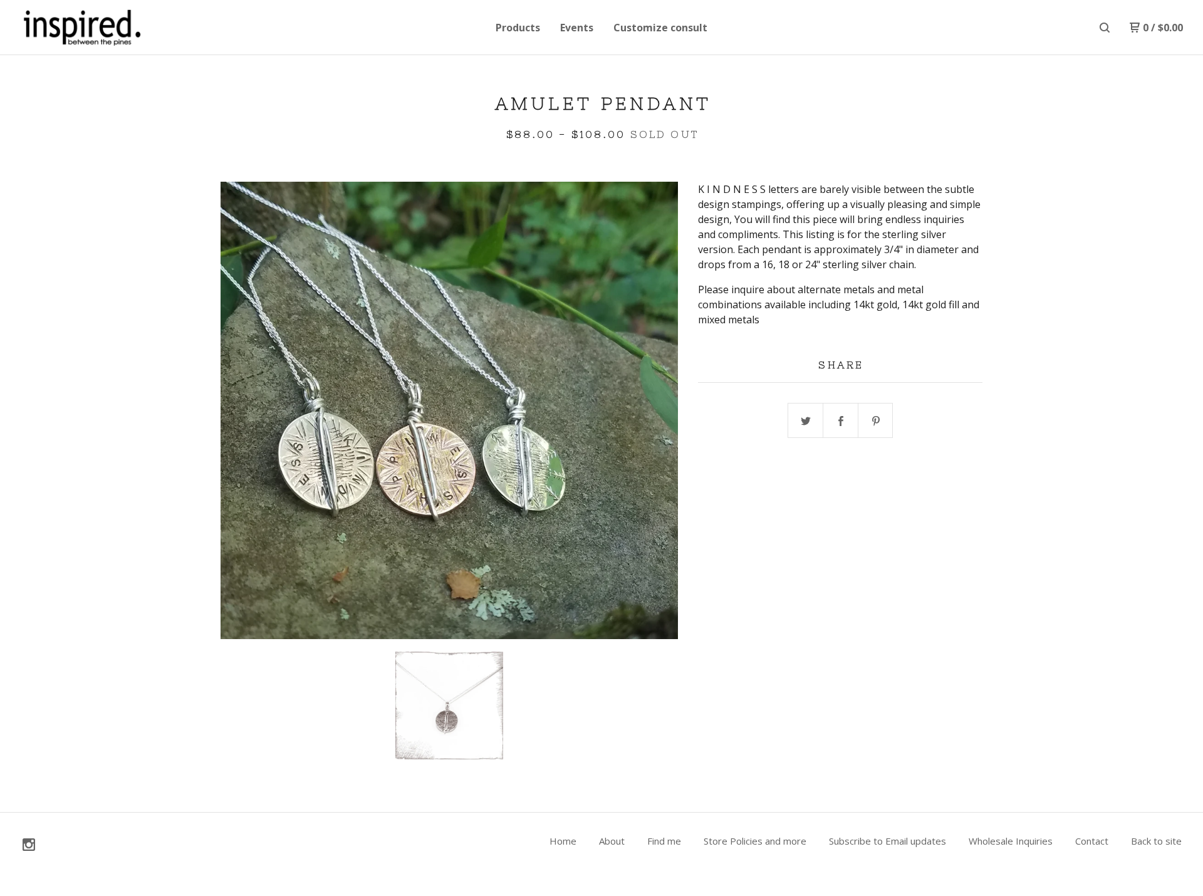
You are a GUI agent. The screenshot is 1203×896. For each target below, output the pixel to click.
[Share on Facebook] (840, 421)
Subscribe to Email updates (887, 841)
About (612, 841)
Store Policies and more (755, 841)
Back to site (1156, 841)
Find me (664, 841)
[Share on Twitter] (805, 421)
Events (576, 27)
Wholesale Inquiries (1011, 841)
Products (518, 27)
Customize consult (660, 27)
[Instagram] (29, 844)
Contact (1091, 841)
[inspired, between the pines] (85, 27)
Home (562, 841)
